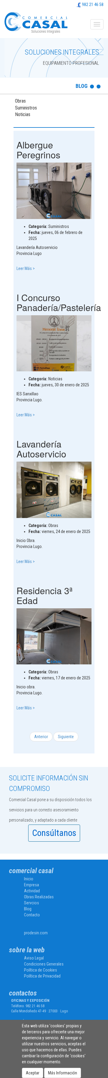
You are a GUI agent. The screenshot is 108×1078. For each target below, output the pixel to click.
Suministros (26, 108)
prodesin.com (36, 932)
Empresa (31, 884)
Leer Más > (25, 268)
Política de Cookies (40, 970)
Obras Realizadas (39, 896)
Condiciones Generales (44, 964)
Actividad (32, 890)
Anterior (41, 736)
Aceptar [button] (32, 1073)
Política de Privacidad (42, 976)
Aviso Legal (34, 958)
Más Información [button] (62, 1073)
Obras (20, 101)
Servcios (31, 902)
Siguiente (66, 736)
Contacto (32, 914)
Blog (28, 908)
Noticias (22, 114)
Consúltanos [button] (54, 833)
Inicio (28, 878)
